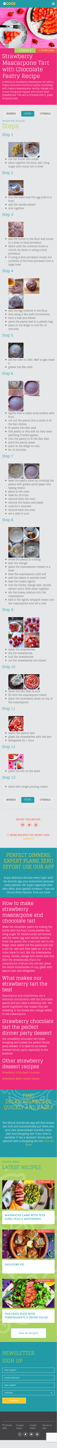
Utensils (45, 114)
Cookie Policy (33, 1427)
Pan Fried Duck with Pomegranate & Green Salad (26, 1315)
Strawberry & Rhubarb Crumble (21, 1072)
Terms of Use (47, 1427)
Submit (14, 1400)
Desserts (28, 839)
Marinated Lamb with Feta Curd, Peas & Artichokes (25, 1217)
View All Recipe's (28, 1333)
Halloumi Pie (14, 1264)
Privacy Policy (19, 1427)
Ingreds (11, 114)
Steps (27, 114)
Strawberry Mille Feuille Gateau (21, 1079)
